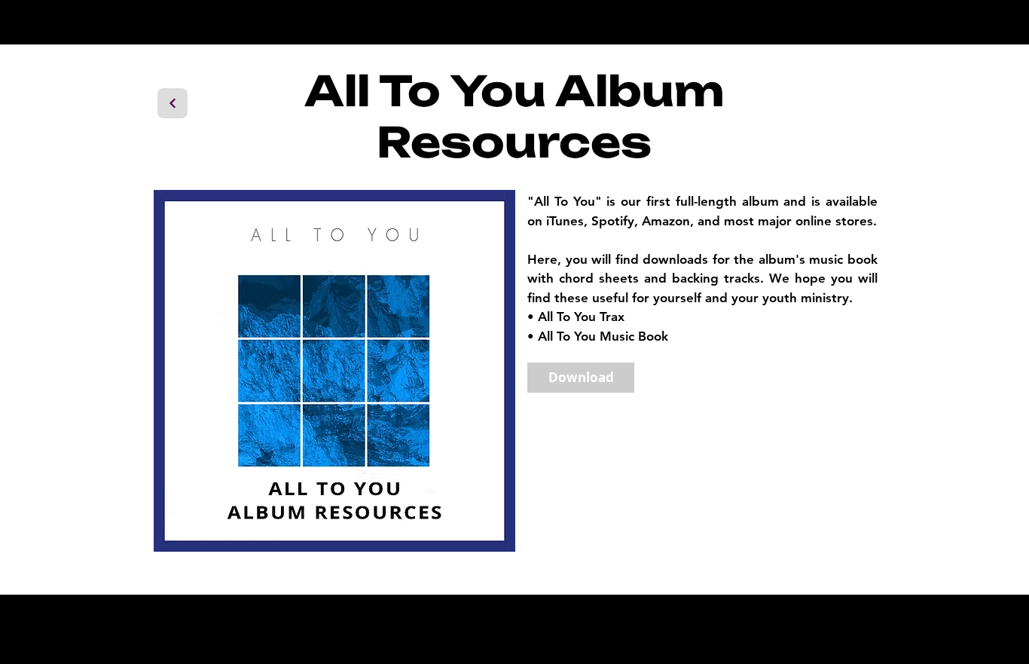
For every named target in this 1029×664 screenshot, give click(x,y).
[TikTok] (859, 629)
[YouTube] (822, 629)
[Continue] (172, 103)
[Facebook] (785, 629)
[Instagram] (748, 629)
